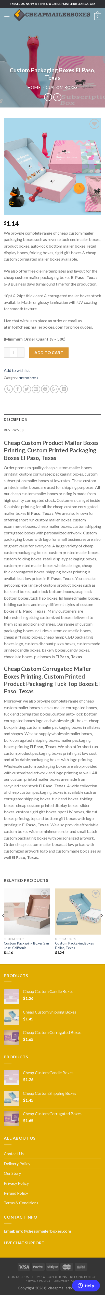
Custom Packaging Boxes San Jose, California (26, 945)
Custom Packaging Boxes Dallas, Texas (74, 945)
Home (34, 87)
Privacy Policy (16, 1183)
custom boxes (61, 87)
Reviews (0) (13, 430)
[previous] (3, 926)
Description (15, 419)
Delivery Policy (17, 1163)
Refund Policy (16, 1193)
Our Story (12, 1173)
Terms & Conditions (21, 1202)
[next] (101, 926)
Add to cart (48, 352)
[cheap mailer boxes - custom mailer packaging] (52, 16)
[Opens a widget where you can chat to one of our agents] (86, 1286)
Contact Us (14, 1153)
